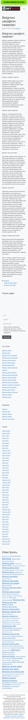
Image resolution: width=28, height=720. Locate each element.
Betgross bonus (8, 572)
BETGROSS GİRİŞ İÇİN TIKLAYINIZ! (14, 2)
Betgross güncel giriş (11, 612)
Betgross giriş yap (9, 602)
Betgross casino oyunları (11, 592)
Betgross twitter (8, 656)
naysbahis (20, 716)
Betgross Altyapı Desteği (9, 377)
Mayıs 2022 (5, 517)
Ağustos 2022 (6, 509)
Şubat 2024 (5, 465)
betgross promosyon (18, 640)
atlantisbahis (6, 717)
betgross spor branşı (6, 647)
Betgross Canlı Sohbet (8, 390)
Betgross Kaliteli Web (8, 365)
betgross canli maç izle (18, 574)
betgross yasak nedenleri (6, 660)
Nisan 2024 (5, 460)
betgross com (16, 594)
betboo (12, 717)
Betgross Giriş (6, 353)
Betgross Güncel (7, 604)
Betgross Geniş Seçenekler (10, 375)
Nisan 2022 (5, 519)
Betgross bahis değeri (10, 283)
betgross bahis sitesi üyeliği (8, 570)
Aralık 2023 (5, 470)
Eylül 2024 (5, 448)
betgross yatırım (15, 660)
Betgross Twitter (7, 416)
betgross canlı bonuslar (6, 578)
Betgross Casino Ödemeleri (10, 358)
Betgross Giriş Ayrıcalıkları (9, 355)
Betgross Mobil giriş (15, 630)
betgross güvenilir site (6, 618)
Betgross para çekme (8, 638)
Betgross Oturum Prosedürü (10, 382)
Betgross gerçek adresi (12, 666)
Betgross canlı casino (10, 581)
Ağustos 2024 (6, 450)
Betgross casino (5, 589)
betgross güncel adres (9, 607)
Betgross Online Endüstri (9, 372)
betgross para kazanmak (6, 636)
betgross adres (16, 559)
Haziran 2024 (6, 455)
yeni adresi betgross (7, 688)
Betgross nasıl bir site (10, 634)
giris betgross (14, 682)
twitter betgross (15, 686)
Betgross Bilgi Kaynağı (8, 363)
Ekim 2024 (5, 445)
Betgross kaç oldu (9, 626)
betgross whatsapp (17, 658)
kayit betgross (6, 686)
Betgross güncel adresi (10, 609)
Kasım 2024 (5, 443)
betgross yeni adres (6, 662)
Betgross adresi (8, 563)
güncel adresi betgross (16, 684)
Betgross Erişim (6, 397)
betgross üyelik (6, 675)
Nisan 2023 (5, 490)
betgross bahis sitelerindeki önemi (18, 565)
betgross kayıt (5, 622)
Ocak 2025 (5, 440)
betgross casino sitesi (7, 594)
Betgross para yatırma (17, 636)
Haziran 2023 (6, 485)
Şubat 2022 (5, 524)
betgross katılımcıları (14, 620)
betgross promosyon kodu (8, 641)
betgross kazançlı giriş (16, 623)
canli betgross (6, 682)
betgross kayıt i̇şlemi (6, 623)
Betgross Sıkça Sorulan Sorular (17, 647)
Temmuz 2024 (6, 453)
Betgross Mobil (5, 630)
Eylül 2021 (5, 536)
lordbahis (21, 714)
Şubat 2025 (5, 438)
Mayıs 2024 (5, 458)
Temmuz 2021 (6, 541)
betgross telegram (6, 650)
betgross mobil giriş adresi (7, 631)
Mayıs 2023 (5, 487)
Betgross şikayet (9, 678)
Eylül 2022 (5, 507)
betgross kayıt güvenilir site (15, 622)
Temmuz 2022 (6, 512)
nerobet (23, 717)
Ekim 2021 (5, 534)
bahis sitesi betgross (15, 556)
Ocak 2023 (5, 497)
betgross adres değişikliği (8, 561)
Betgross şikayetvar (9, 680)
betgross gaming (5, 597)
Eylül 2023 (5, 477)
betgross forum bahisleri (17, 595)
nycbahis (17, 717)
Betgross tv (15, 650)
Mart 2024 (5, 463)
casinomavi (7, 716)
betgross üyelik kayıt (15, 675)
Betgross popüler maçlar (7, 640)
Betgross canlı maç (6, 585)
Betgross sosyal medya (18, 646)
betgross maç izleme (17, 628)
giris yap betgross (7, 684)
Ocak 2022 (5, 526)
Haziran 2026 (6, 431)
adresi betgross (5, 556)
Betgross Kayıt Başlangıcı (9, 387)
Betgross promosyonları (10, 644)
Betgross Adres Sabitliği (9, 380)
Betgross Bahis (7, 565)
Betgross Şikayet (7, 414)
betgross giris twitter (7, 600)
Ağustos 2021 (6, 539)
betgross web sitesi (6, 658)
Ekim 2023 (5, 475)
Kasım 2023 (5, 472)
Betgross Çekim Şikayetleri (10, 367)
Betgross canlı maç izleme (11, 588)
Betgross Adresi (6, 350)
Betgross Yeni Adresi (8, 419)
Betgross (6, 280)
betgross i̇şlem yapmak (15, 618)
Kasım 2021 (5, 531)
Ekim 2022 (5, 504)
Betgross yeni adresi (18, 662)
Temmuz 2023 (6, 482)
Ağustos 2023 (6, 480)
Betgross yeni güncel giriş (13, 671)
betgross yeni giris (7, 664)
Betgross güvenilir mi (10, 616)
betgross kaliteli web (6, 620)
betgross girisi (12, 597)
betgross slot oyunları (7, 646)
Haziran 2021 (6, 544)
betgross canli (18, 572)
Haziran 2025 (6, 433)
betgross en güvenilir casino (7, 595)
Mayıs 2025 (5, 436)
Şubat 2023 (5, 495)
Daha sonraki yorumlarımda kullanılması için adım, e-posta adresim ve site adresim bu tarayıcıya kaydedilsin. (14, 329)
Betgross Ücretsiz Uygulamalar (11, 385)
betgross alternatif (18, 563)
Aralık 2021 (5, 529)
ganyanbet (14, 716)
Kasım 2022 (5, 502)
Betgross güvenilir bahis (7, 614)
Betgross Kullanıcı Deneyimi (10, 392)
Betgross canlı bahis (10, 285)
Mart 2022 (5, 522)
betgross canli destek (7, 574)
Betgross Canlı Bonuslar (9, 360)
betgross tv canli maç (8, 652)
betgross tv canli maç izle (8, 654)
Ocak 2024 (5, 468)
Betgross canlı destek (10, 583)
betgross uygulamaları (20, 656)
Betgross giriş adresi (10, 669)
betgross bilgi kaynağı (19, 570)
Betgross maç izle (7, 628)
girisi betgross (21, 682)
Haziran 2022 (6, 514)
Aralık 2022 (5, 499)
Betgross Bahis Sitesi (10, 568)
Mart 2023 (5, 492)
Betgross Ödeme (7, 394)
